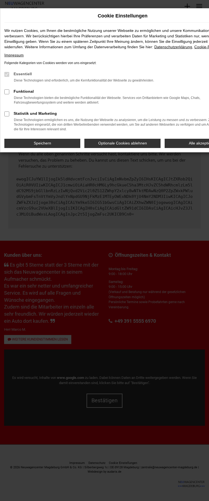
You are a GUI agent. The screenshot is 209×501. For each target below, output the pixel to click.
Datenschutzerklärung (173, 47)
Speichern (42, 143)
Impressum (14, 55)
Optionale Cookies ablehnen (122, 143)
